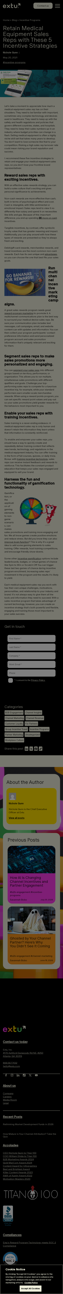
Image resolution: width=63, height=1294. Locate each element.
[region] (31, 1279)
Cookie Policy (31, 1282)
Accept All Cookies (30, 1288)
